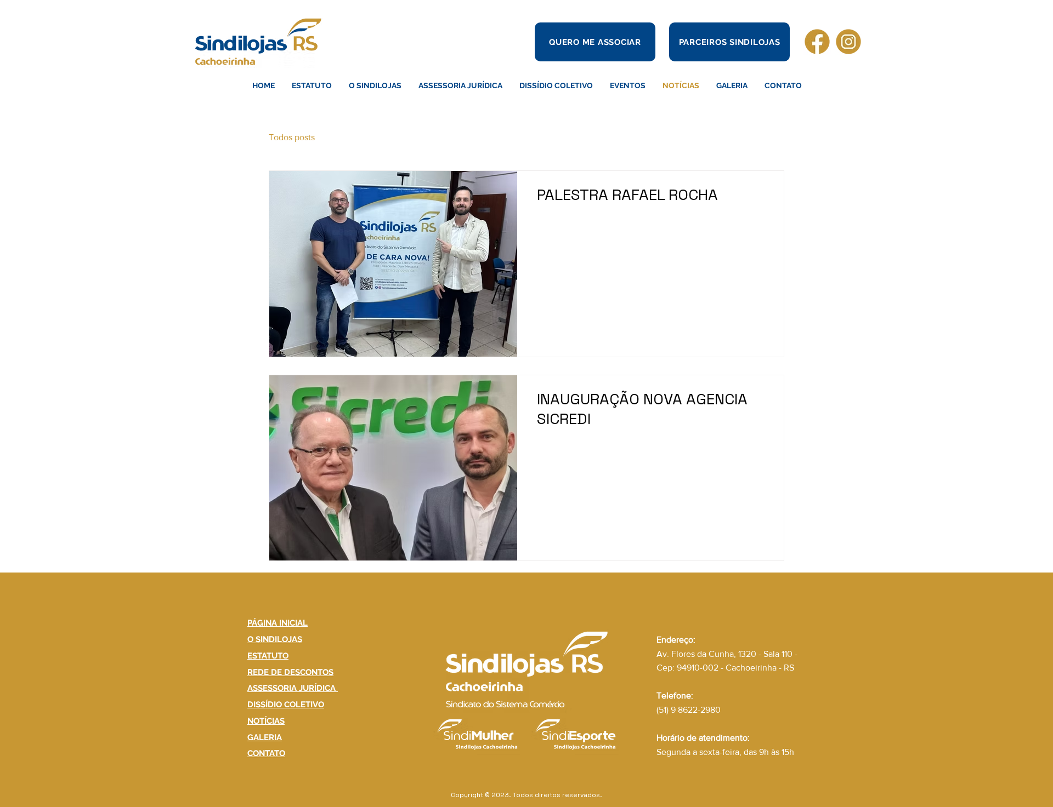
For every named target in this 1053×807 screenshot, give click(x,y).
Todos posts (292, 137)
